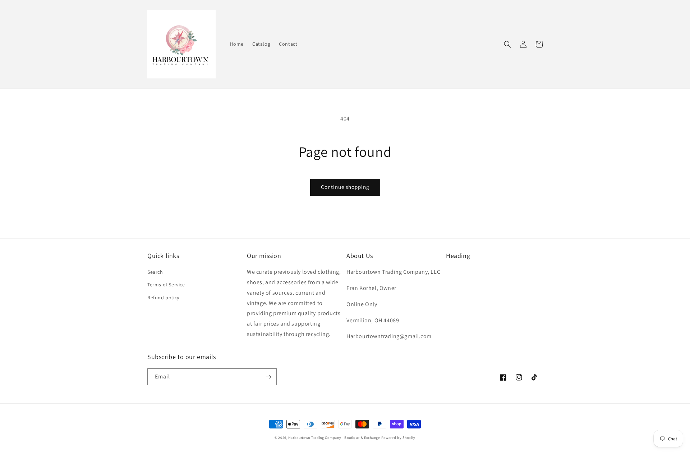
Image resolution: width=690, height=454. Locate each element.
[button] (507, 44)
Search (155, 272)
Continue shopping (345, 186)
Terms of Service (166, 284)
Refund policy (163, 297)
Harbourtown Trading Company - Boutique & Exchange (334, 437)
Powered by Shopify (398, 437)
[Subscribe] (268, 376)
